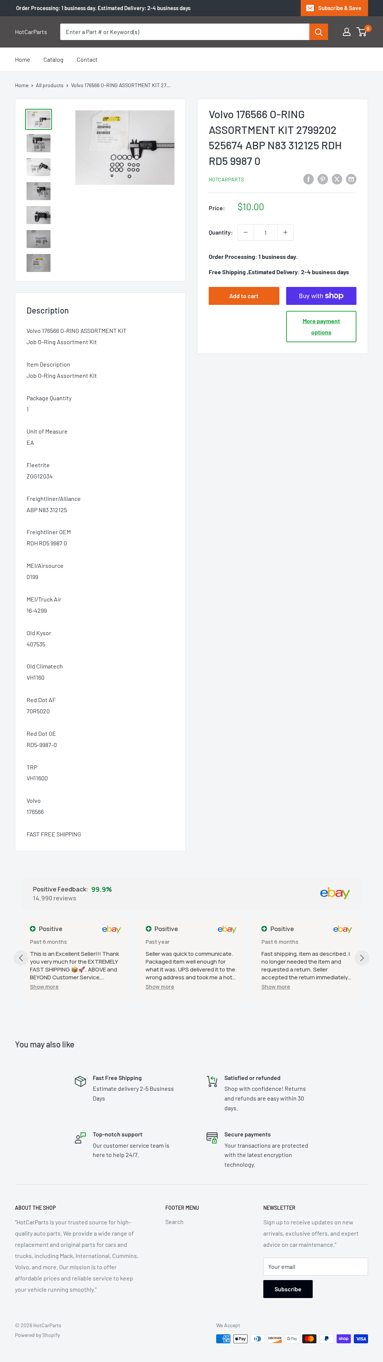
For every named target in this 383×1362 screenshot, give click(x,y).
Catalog (53, 59)
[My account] (346, 32)
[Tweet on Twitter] (337, 178)
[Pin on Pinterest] (323, 178)
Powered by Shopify (37, 1335)
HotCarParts (226, 179)
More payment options (321, 326)
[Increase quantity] (285, 232)
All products (50, 85)
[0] (362, 31)
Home (22, 59)
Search (174, 1221)
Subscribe (288, 1288)
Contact (87, 59)
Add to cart (243, 295)
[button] (44, 987)
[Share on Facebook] (308, 178)
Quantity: (221, 232)
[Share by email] (351, 178)
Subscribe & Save (339, 7)
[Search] (318, 32)
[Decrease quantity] (246, 232)
